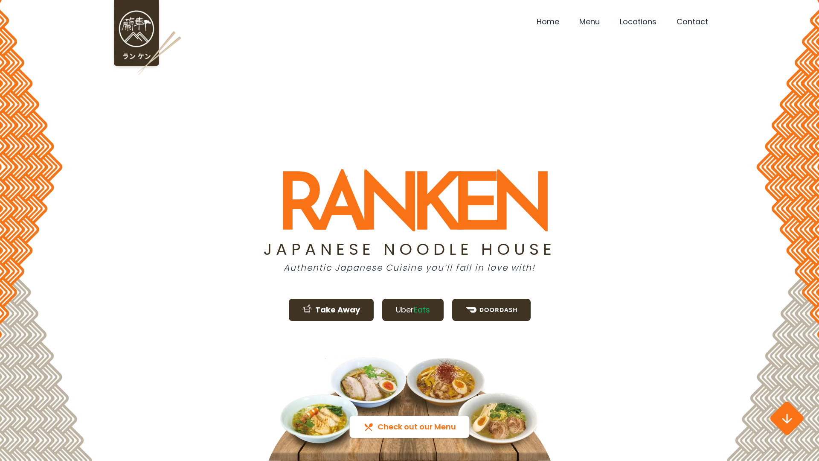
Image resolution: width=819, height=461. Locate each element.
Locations (638, 21)
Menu (589, 21)
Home (548, 21)
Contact (692, 21)
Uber (413, 309)
